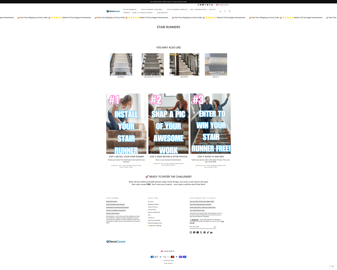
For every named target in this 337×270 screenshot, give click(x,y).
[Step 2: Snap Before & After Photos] (168, 124)
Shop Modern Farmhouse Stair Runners (117, 207)
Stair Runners (130, 9)
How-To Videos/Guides (142, 12)
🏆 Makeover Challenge (154, 225)
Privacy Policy (152, 209)
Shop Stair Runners (111, 201)
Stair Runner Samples (177, 9)
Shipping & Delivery (153, 204)
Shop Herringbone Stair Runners (115, 204)
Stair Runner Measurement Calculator (200, 204)
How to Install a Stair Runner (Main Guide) (202, 201)
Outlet (212, 9)
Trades (126, 12)
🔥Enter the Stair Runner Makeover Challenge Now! (126, 166)
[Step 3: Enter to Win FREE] (211, 124)
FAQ (149, 215)
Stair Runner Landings (152, 9)
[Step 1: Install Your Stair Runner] (126, 124)
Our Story (150, 201)
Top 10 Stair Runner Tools (197, 210)
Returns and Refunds (154, 212)
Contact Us (151, 217)
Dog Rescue (162, 12)
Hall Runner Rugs (198, 9)
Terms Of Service (153, 207)
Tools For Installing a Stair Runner (116, 210)
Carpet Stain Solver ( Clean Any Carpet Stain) (203, 207)
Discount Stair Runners (112, 213)
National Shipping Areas (155, 223)
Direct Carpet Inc (168, 263)
